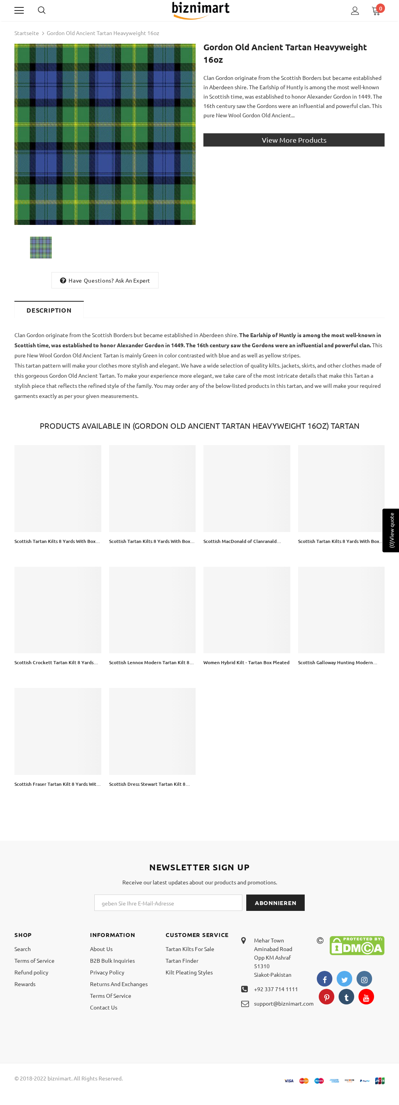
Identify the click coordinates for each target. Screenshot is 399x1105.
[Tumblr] (346, 996)
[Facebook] (324, 979)
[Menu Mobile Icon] (19, 10)
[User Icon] (355, 11)
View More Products (294, 140)
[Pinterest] (326, 996)
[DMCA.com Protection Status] (357, 944)
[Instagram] (364, 979)
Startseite (26, 32)
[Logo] (200, 10)
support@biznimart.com (284, 1003)
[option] (105, 134)
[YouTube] (366, 996)
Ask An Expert (132, 280)
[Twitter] (344, 979)
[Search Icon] (49, 10)
